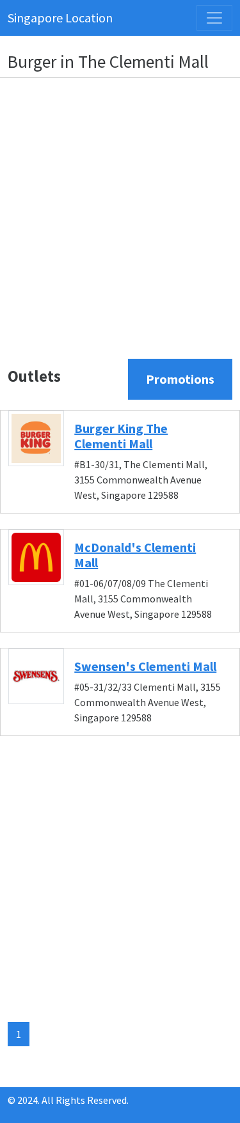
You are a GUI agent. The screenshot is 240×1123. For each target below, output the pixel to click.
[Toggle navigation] (214, 18)
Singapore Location (60, 18)
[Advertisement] (120, 208)
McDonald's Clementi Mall (135, 554)
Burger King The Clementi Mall (121, 436)
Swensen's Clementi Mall (145, 666)
